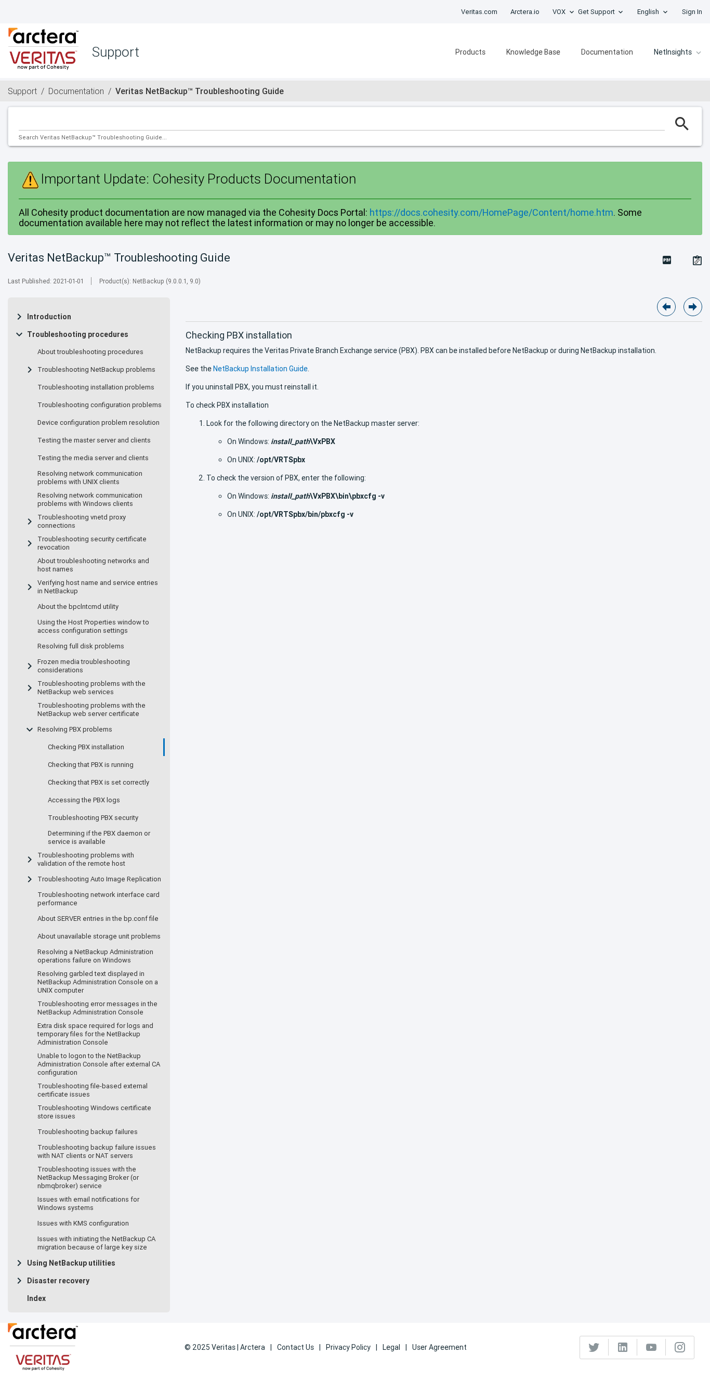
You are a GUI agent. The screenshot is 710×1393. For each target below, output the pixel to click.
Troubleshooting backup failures (87, 1132)
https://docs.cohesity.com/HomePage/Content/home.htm (491, 212)
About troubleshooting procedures (90, 352)
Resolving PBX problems (74, 729)
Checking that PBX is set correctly (98, 782)
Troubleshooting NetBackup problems (96, 370)
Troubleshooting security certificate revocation (92, 543)
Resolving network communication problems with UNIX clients (89, 478)
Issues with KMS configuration (83, 1223)
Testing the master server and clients (94, 440)
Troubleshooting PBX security (93, 818)
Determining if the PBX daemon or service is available (99, 837)
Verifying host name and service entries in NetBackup (97, 587)
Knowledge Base (533, 52)
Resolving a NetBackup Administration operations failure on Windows (95, 956)
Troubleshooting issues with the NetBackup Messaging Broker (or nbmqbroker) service (88, 1177)
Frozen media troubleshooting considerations (83, 666)
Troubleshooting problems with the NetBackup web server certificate (91, 709)
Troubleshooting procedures (77, 334)
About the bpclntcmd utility (78, 607)
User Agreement (439, 1347)
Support (22, 91)
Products (470, 52)
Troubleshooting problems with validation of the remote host (85, 859)
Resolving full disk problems (80, 646)
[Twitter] (594, 1347)
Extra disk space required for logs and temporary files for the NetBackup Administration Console (95, 1034)
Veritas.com (479, 11)
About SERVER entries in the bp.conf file (98, 919)
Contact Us (295, 1347)
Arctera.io (525, 11)
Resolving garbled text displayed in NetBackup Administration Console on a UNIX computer (97, 982)
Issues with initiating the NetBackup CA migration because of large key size (96, 1243)
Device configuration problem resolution (98, 423)
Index (36, 1298)
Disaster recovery (58, 1281)
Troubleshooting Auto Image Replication (99, 879)
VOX (559, 11)
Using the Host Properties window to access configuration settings (93, 626)
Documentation (607, 52)
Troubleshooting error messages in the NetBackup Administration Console (97, 1008)
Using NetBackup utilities (71, 1263)
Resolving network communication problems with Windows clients (89, 499)
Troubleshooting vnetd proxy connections (81, 521)
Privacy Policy (348, 1347)
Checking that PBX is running (91, 765)
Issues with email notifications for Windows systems (88, 1203)
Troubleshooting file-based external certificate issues (92, 1090)
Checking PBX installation (86, 747)
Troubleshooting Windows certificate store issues (94, 1112)
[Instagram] (680, 1347)
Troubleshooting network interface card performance (98, 899)
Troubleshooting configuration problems (99, 405)
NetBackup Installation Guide (260, 368)
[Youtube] (651, 1347)
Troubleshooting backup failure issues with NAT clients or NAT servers (96, 1151)
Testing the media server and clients (93, 458)
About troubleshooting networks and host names (93, 565)
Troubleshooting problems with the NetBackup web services (91, 688)
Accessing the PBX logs (84, 800)
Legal (391, 1347)
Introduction (49, 317)
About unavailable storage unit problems (99, 936)
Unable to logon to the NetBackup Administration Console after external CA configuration (98, 1064)
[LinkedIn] (623, 1347)
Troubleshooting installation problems (95, 387)
